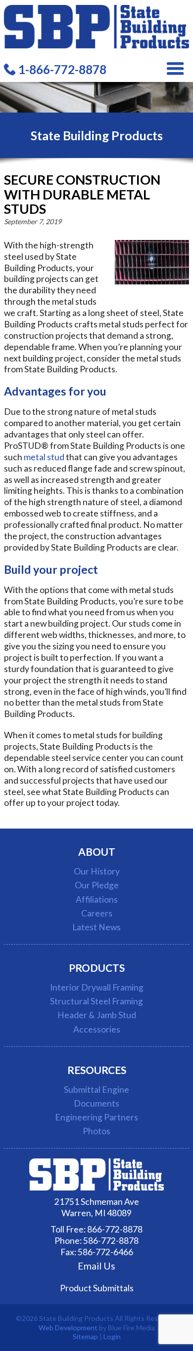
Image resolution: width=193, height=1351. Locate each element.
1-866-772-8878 (62, 69)
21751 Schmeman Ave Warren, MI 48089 (96, 1207)
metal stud (44, 457)
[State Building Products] (96, 45)
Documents (96, 1103)
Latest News (96, 927)
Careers (96, 913)
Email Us (96, 1266)
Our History (97, 871)
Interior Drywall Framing (97, 987)
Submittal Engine (96, 1089)
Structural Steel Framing (96, 1001)
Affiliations (97, 899)
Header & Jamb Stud (96, 1015)
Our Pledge (97, 885)
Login (112, 1336)
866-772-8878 (115, 1229)
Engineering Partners (96, 1117)
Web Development (68, 1327)
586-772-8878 (111, 1240)
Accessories (96, 1029)
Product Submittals (97, 1288)
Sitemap (85, 1336)
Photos (96, 1131)
